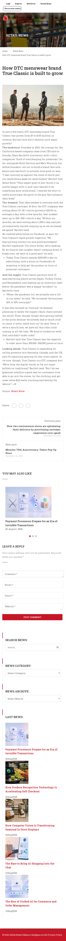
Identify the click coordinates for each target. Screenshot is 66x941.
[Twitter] (21, 405)
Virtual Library (45, 4)
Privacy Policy (55, 934)
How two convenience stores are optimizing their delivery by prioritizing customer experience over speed (33, 429)
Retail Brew (18, 391)
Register (18, 4)
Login (8, 4)
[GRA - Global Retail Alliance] (17, 18)
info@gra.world (39, 934)
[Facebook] (14, 405)
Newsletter (31, 4)
